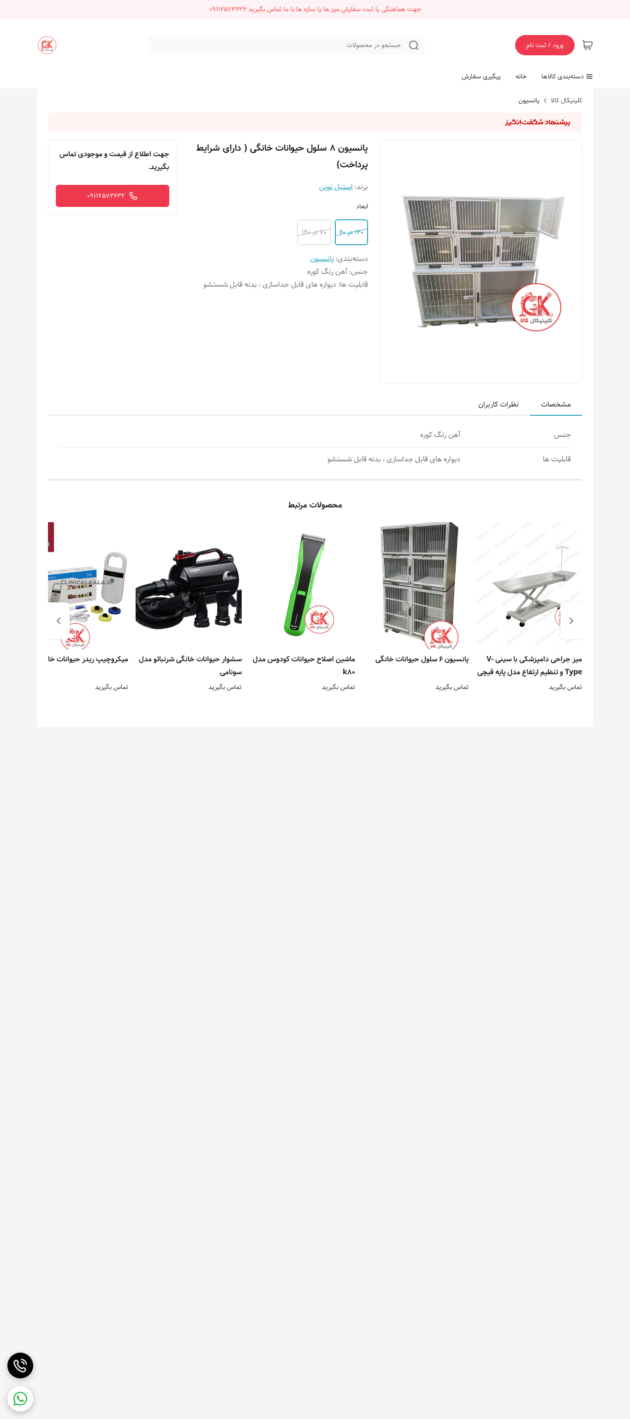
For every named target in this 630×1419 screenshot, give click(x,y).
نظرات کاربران (498, 404)
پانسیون (529, 100)
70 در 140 (314, 232)
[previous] (571, 620)
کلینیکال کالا (566, 100)
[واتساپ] (20, 1399)
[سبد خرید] (587, 45)
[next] (59, 620)
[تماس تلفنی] (20, 1365)
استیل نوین (336, 187)
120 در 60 (351, 232)
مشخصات (556, 404)
